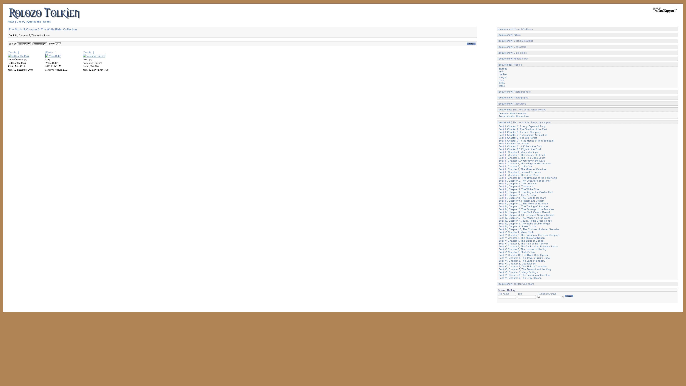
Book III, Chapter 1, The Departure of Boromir (524, 180)
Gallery (21, 21)
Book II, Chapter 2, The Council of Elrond (522, 155)
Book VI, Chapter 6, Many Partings (518, 272)
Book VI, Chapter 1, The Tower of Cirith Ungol (524, 257)
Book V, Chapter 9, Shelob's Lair (517, 252)
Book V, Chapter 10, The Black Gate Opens (523, 255)
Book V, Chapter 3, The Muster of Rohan (522, 237)
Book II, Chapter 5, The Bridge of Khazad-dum (525, 163)
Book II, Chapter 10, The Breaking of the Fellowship (528, 177)
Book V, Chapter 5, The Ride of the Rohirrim (523, 243)
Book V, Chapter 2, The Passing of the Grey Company (529, 235)
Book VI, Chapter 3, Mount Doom (517, 263)
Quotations (34, 21)
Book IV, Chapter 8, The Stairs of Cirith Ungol (524, 223)
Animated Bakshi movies (512, 113)
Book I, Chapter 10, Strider (514, 143)
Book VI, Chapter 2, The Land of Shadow (522, 260)
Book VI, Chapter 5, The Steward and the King (525, 269)
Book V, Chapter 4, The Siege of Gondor (521, 240)
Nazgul (502, 77)
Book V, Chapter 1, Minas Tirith (516, 232)
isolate (502, 29)
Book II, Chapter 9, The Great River (519, 175)
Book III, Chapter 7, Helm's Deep (517, 195)
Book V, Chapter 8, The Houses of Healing (522, 249)
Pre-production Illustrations (514, 116)
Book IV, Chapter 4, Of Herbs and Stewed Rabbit (526, 215)
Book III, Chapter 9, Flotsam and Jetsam (521, 200)
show (509, 29)
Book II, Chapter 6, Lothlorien (515, 166)
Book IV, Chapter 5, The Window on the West (524, 217)
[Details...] (13, 52)
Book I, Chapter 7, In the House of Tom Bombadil (526, 140)
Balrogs (503, 68)
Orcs (501, 80)
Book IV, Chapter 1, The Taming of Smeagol (523, 206)
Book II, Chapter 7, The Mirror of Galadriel (522, 169)
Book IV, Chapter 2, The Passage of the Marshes (526, 209)
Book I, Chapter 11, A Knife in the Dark (520, 146)
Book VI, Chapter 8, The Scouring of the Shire (524, 275)
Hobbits (503, 74)
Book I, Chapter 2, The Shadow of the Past (523, 129)
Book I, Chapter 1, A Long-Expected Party (522, 126)
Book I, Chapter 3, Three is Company (520, 132)
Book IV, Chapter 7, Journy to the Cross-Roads (525, 220)
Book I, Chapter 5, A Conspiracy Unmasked (523, 134)
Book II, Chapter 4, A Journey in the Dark (522, 160)
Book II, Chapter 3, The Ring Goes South (522, 157)
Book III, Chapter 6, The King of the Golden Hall (526, 192)
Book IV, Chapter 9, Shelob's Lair (517, 226)
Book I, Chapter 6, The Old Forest (518, 137)
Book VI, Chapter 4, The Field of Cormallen (523, 266)
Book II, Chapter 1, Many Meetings (518, 152)
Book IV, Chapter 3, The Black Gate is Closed (524, 212)
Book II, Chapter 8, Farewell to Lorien (520, 172)
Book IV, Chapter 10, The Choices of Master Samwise (529, 229)
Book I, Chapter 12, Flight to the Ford (520, 149)
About (47, 21)
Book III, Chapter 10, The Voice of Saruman (523, 203)
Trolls (502, 82)
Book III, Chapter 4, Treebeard (516, 186)
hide (508, 64)
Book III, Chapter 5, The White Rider (519, 189)
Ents (501, 71)
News (11, 21)
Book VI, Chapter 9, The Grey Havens (520, 277)
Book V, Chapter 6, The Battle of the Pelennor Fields (528, 246)
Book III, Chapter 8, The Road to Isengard (522, 197)
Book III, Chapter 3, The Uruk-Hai (517, 183)
